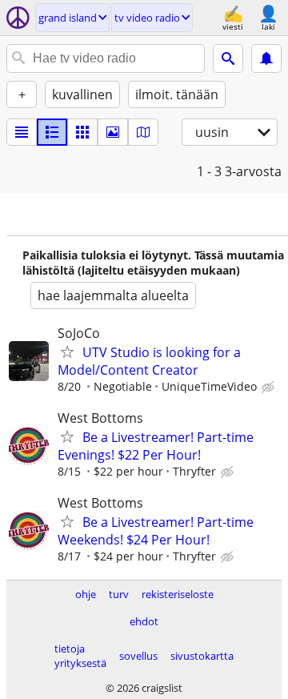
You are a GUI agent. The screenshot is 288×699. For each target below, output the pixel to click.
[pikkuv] (52, 132)
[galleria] (113, 132)
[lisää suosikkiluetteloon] (67, 351)
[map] (143, 132)
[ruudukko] (82, 132)
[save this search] (266, 58)
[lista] (21, 132)
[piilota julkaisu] (269, 387)
